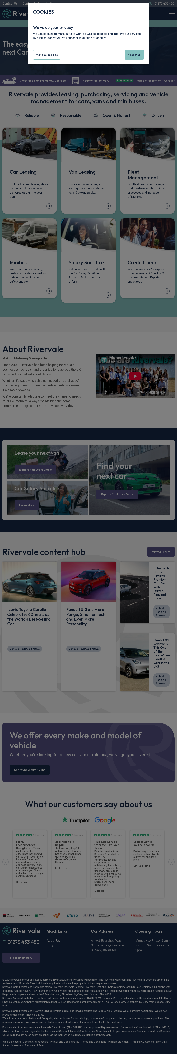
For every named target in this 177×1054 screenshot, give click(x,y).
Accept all (134, 54)
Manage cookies (47, 54)
